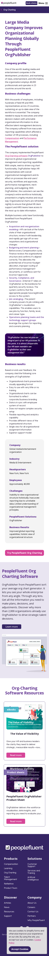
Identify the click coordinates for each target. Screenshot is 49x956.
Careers (31, 907)
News (6, 907)
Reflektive (9, 883)
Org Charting (9, 10)
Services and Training (34, 871)
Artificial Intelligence (33, 878)
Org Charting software (16, 155)
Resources (9, 911)
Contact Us (33, 911)
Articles (7, 903)
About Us (32, 903)
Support (8, 916)
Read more (16, 755)
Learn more (12, 626)
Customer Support (32, 865)
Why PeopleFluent (36, 920)
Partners (32, 916)
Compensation (12, 138)
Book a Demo (31, 3)
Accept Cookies (19, 949)
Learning (8, 868)
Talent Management (10, 878)
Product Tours (10, 888)
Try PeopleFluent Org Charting (24, 552)
